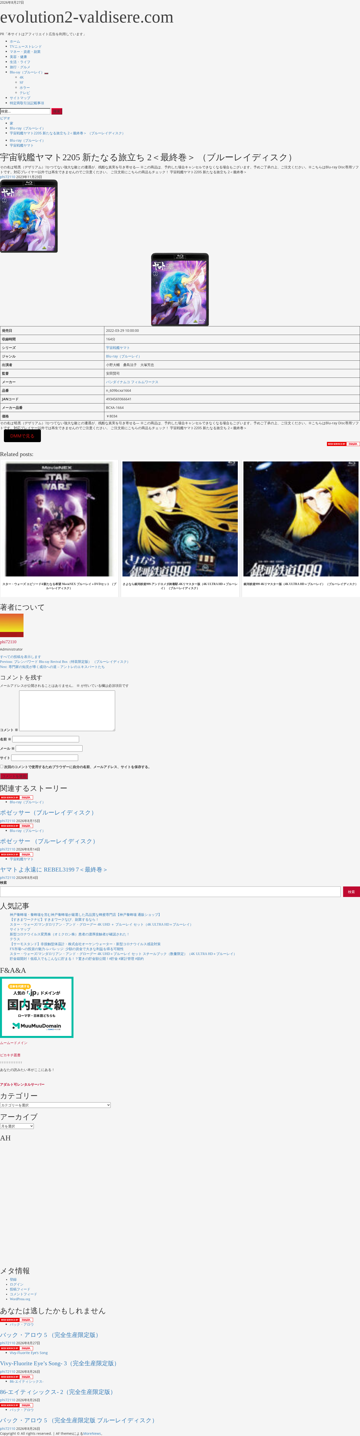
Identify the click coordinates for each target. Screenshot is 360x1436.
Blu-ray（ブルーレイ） (27, 72)
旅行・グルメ (20, 67)
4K (22, 77)
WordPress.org (20, 1299)
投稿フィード (20, 1289)
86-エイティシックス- (27, 1381)
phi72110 (8, 176)
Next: (52, 667)
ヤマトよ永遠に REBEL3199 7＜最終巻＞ (54, 869)
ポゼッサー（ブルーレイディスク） (48, 812)
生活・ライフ (20, 62)
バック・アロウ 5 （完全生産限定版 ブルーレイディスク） (79, 1420)
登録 (13, 1279)
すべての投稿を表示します (20, 656)
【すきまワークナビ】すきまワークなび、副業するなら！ (54, 919)
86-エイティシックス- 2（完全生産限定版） (58, 1392)
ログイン (17, 1284)
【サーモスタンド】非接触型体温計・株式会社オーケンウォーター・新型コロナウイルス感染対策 (85, 944)
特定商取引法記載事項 (27, 103)
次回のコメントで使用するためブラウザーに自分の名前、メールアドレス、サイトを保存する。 (78, 766)
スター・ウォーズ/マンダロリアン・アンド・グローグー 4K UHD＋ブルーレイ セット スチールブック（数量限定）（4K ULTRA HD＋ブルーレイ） (123, 954)
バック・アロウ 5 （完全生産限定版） (50, 1335)
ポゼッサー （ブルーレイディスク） (49, 841)
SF (22, 82)
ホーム (15, 41)
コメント (9, 729)
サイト (5, 757)
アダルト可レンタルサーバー (22, 1084)
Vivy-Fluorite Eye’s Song (29, 1352)
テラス (15, 939)
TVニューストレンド (26, 46)
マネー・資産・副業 (25, 52)
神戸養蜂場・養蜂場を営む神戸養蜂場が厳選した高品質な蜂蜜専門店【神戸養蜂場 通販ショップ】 (86, 915)
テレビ (25, 93)
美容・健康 (18, 57)
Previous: (65, 662)
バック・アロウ (22, 1324)
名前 (5, 739)
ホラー (25, 88)
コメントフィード (23, 1294)
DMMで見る (22, 436)
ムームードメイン (13, 1042)
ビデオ (5, 118)
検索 (3, 883)
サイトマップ (20, 98)
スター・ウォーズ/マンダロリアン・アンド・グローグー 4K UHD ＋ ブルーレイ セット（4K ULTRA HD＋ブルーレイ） (101, 924)
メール (7, 748)
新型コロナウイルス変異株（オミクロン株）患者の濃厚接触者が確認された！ (70, 934)
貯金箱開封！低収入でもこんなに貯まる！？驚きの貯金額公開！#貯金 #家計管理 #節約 (77, 959)
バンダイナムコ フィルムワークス (132, 381)
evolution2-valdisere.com (87, 17)
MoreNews (92, 1433)
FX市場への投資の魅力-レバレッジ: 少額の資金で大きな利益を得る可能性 (67, 949)
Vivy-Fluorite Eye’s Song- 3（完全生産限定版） (60, 1363)
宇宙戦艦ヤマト (22, 145)
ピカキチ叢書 (10, 1055)
